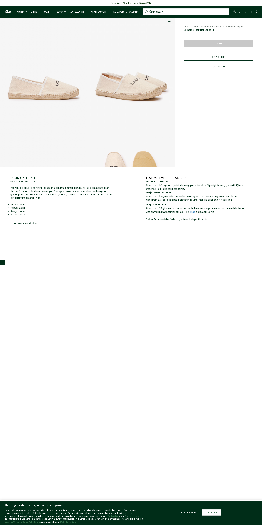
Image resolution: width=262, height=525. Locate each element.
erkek (196, 26)
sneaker (215, 26)
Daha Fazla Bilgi (68, 521)
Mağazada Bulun (218, 66)
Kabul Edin (211, 512)
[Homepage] (7, 12)
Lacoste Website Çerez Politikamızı (23, 521)
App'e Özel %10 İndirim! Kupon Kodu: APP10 (131, 3)
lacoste (187, 26)
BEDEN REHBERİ (218, 57)
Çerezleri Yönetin (189, 512)
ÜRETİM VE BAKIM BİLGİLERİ (25, 223)
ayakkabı (205, 26)
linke (192, 212)
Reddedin (113, 516)
